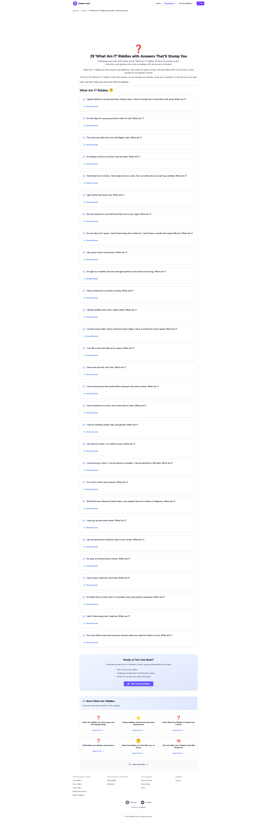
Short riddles (77, 784)
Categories (169, 3)
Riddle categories (78, 795)
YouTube (148, 802)
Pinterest (133, 802)
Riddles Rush (134, 816)
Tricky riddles (77, 780)
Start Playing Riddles (140, 684)
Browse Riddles (185, 3)
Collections (111, 784)
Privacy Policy (145, 784)
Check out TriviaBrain (138, 807)
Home (158, 3)
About (143, 788)
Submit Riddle (111, 780)
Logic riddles (77, 788)
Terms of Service (146, 780)
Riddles (83, 11)
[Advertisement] (138, 28)
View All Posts (138, 764)
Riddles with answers (80, 791)
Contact (178, 780)
